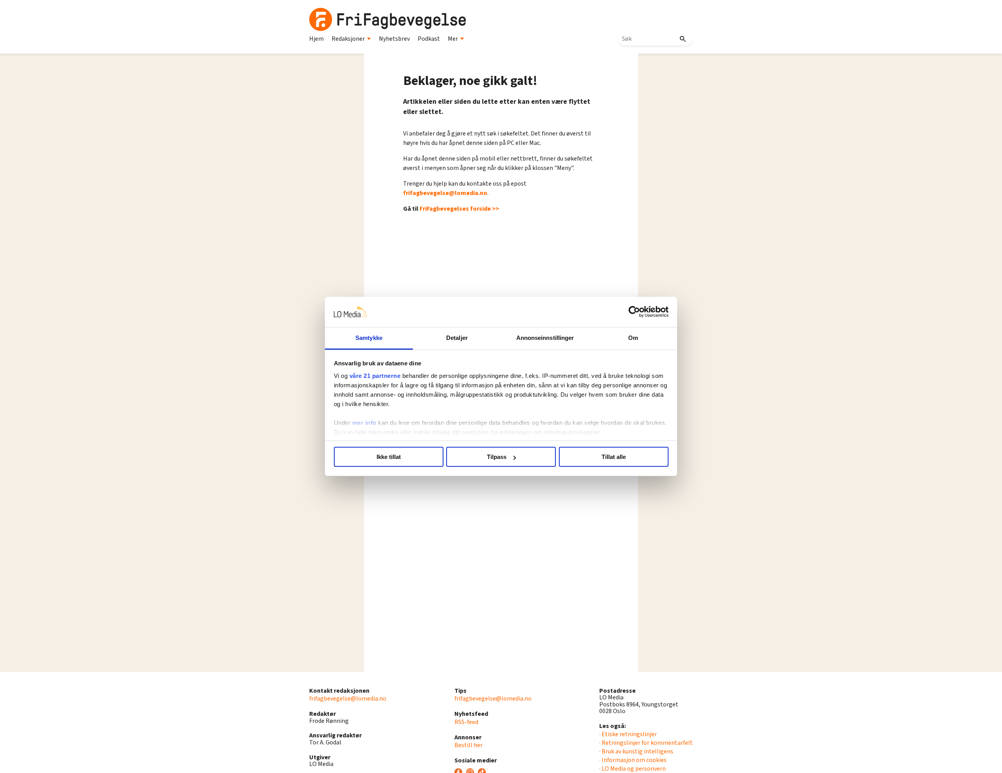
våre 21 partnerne (375, 375)
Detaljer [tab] (457, 337)
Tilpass (496, 456)
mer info (364, 422)
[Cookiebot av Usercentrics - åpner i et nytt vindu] (634, 312)
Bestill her (468, 745)
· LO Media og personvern (632, 768)
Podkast (429, 38)
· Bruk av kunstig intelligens (636, 751)
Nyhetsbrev (394, 38)
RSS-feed (466, 722)
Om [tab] (633, 337)
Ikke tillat (389, 456)
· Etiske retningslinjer (628, 734)
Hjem (316, 38)
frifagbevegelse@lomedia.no (445, 193)
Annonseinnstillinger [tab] (545, 337)
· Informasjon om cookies (633, 760)
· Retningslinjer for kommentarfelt (646, 743)
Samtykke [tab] (368, 337)
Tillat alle (614, 456)
